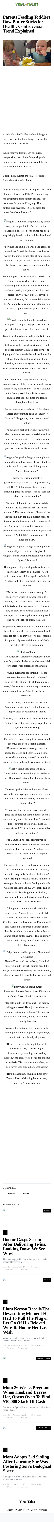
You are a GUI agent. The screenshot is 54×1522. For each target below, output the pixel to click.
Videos (47, 1358)
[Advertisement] (27, 100)
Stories (47, 1428)
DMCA (34, 1510)
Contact (43, 1510)
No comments (36, 1267)
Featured (47, 1211)
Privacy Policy (22, 1510)
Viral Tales (6, 1267)
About (10, 1510)
